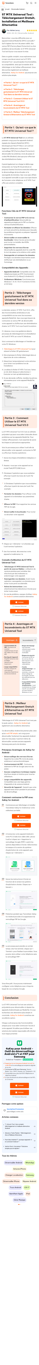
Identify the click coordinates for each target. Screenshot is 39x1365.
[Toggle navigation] (35, 3)
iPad (28, 1194)
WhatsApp (29, 1163)
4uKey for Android (17, 73)
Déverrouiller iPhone (11, 1181)
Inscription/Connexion (15, 1109)
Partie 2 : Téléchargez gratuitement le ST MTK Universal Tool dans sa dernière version (18, 92)
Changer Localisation (14, 1175)
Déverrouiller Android (26, 33)
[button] (19, 1204)
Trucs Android (15, 1187)
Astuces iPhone (19, 1169)
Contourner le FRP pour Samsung (15, 1069)
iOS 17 (26, 1187)
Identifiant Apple (16, 1194)
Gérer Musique (19, 1200)
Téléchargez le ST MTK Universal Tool (18, 349)
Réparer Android (29, 1181)
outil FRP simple (12, 733)
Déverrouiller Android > (18, 9)
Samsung (30, 1175)
